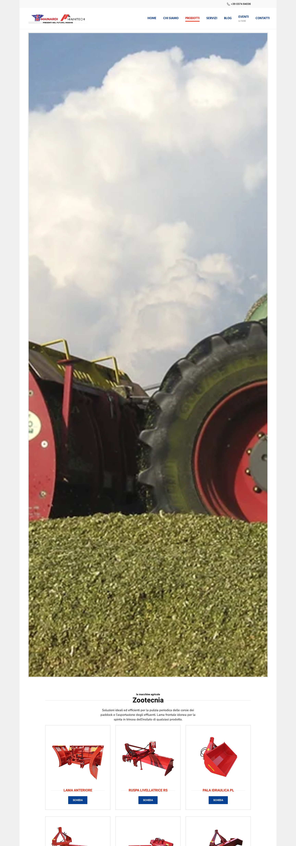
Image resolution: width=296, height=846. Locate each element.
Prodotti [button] (192, 18)
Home (151, 18)
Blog (228, 18)
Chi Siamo (170, 18)
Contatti (263, 18)
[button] (243, 18)
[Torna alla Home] (58, 18)
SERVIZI (211, 18)
